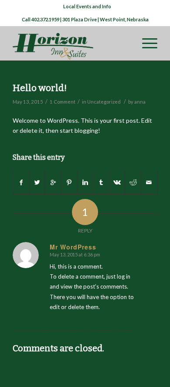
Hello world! (40, 88)
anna (140, 101)
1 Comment (62, 101)
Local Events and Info (87, 6)
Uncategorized (104, 101)
